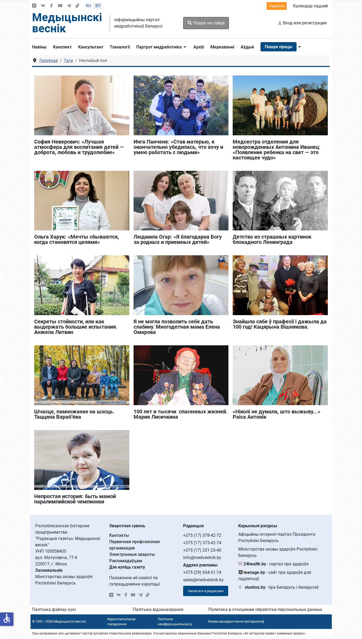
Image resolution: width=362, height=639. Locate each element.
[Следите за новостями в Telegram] (69, 6)
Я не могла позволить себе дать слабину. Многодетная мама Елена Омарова (177, 327)
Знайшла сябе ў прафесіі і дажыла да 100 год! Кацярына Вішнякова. (280, 324)
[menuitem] (41, 47)
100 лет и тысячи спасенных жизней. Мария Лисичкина (181, 414)
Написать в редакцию (206, 591)
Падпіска (277, 6)
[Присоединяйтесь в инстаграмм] (34, 6)
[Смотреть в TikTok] (77, 6)
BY (98, 5)
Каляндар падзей (310, 5)
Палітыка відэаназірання (158, 609)
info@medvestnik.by (202, 557)
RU (88, 5)
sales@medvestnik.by (203, 579)
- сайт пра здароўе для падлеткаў (274, 575)
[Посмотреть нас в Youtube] (60, 6)
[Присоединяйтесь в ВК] (43, 6)
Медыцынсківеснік (67, 23)
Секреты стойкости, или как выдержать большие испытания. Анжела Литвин (75, 327)
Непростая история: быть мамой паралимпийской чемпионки (75, 499)
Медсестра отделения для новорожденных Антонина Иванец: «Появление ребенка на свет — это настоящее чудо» (276, 149)
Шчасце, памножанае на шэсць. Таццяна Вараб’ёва (74, 414)
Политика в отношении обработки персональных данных (265, 609)
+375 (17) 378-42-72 (202, 535)
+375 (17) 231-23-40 (202, 550)
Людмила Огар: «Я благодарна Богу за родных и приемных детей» (178, 239)
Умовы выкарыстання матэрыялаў (236, 621)
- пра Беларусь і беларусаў (282, 587)
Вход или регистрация (305, 22)
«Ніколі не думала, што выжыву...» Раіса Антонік (276, 414)
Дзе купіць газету (127, 567)
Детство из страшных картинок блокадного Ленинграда (272, 239)
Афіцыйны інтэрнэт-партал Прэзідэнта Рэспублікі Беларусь (276, 537)
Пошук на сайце (208, 22)
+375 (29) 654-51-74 (202, 572)
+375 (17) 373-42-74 (202, 542)
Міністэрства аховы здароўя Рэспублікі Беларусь (277, 552)
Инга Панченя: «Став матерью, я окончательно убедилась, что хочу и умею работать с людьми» (178, 147)
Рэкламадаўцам (125, 560)
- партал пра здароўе (276, 563)
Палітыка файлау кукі (54, 609)
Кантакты (119, 535)
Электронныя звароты (132, 554)
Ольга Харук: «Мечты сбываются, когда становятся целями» (76, 239)
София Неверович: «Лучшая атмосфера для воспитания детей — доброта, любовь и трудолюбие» (79, 147)
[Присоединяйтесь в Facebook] (51, 6)
